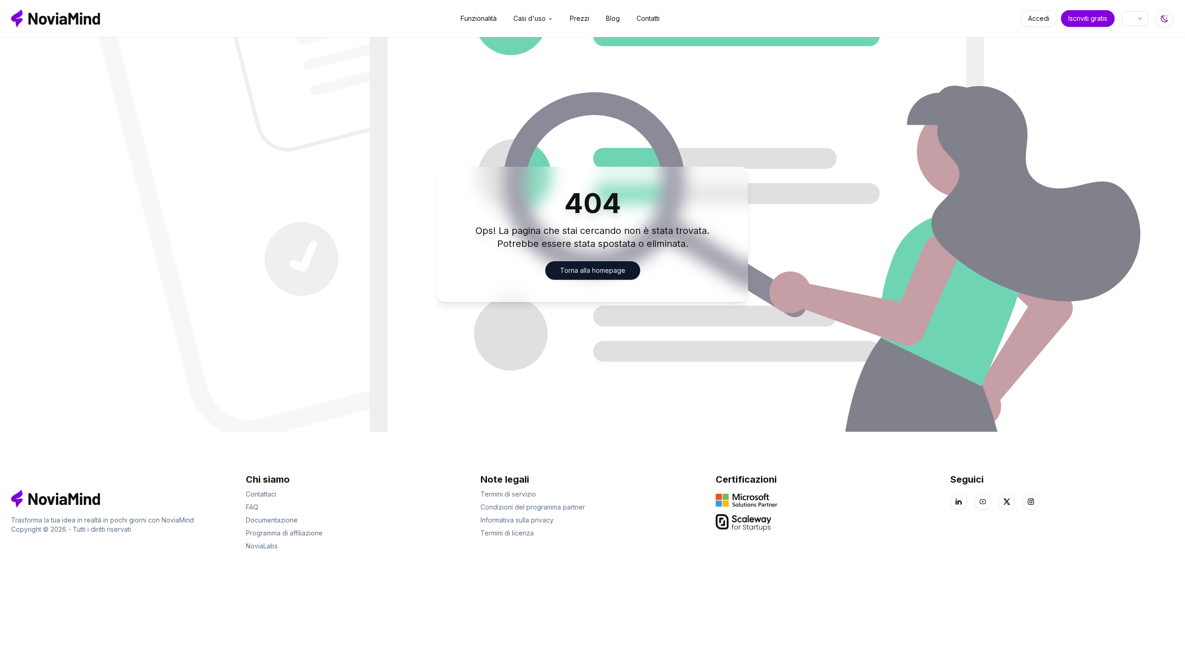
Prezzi (579, 18)
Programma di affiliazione (284, 533)
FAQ (252, 507)
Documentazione (272, 520)
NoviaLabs (262, 546)
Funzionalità (479, 18)
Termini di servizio (508, 494)
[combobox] (1135, 18)
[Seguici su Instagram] (1031, 501)
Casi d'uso (529, 18)
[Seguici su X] (1006, 501)
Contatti (648, 18)
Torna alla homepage (592, 270)
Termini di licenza (507, 533)
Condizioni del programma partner (532, 507)
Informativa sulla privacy (517, 520)
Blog (613, 18)
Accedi (1038, 18)
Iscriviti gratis (1087, 18)
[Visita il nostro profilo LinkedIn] (958, 501)
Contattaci (261, 494)
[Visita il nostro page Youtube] (982, 501)
